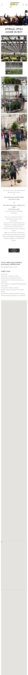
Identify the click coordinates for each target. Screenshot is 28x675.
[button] (1, 4)
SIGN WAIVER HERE (14, 250)
